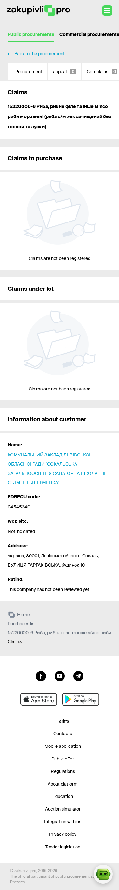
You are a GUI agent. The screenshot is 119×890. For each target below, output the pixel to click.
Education (62, 796)
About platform (63, 784)
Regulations (63, 771)
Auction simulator (63, 809)
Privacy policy (62, 834)
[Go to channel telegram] (78, 675)
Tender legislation (62, 847)
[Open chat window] (103, 874)
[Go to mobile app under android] (80, 699)
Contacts (62, 733)
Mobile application (62, 746)
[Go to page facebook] (41, 675)
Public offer (62, 759)
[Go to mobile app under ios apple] (38, 699)
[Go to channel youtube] (60, 675)
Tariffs (63, 721)
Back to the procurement (39, 53)
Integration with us (62, 822)
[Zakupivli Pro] (38, 10)
